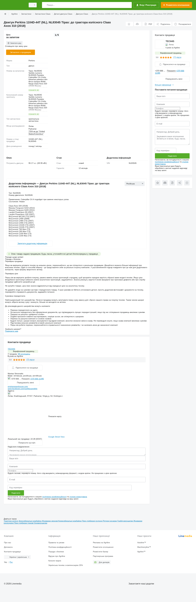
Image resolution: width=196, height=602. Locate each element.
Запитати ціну (15, 43)
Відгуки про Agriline (56, 556)
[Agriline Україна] (14, 5)
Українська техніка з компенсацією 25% (65, 565)
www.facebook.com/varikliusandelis (22, 389)
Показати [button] (26, 379)
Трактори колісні (11, 521)
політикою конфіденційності (54, 497)
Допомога (8, 547)
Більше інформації (163, 85)
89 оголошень (24, 354)
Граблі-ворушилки (125, 521)
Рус (11, 562)
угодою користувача (78, 497)
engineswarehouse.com (18, 386)
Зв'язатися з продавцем (20, 52)
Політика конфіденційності (59, 547)
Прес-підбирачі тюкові (24, 523)
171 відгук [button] (30, 360)
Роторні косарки (110, 521)
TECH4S (11, 349)
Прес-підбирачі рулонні (92, 521)
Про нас (7, 542)
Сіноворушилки (40, 523)
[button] (129, 24)
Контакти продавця (12, 552)
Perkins (32, 60)
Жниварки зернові (50, 521)
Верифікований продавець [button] (23, 351)
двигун (31, 66)
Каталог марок (54, 561)
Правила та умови (56, 542)
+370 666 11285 (37, 379)
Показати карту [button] (54, 416)
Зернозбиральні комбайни (30, 521)
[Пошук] (44, 5)
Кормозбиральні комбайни (70, 521)
